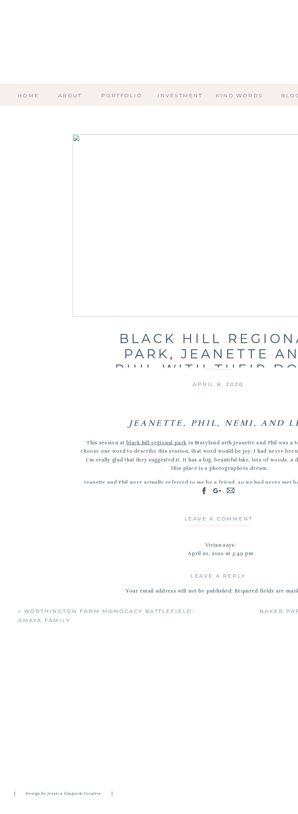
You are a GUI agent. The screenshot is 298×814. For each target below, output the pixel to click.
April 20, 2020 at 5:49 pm (221, 554)
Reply (220, 800)
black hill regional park (156, 443)
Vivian (213, 545)
